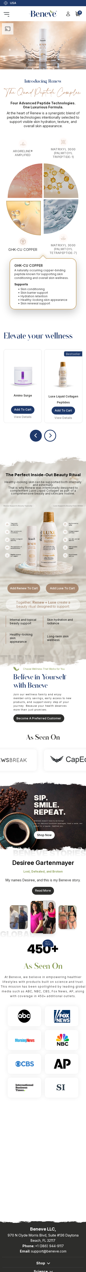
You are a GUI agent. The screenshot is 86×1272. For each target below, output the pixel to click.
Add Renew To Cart (24, 588)
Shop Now (44, 835)
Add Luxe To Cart (62, 588)
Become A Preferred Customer (38, 718)
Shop (40, 1263)
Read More (43, 890)
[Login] (68, 13)
